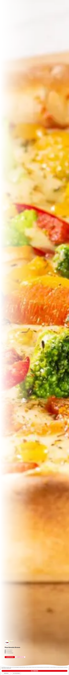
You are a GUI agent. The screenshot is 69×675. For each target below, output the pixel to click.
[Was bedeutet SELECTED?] (11, 641)
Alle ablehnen (16, 673)
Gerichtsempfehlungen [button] (10, 652)
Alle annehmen (34, 671)
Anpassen (6, 673)
